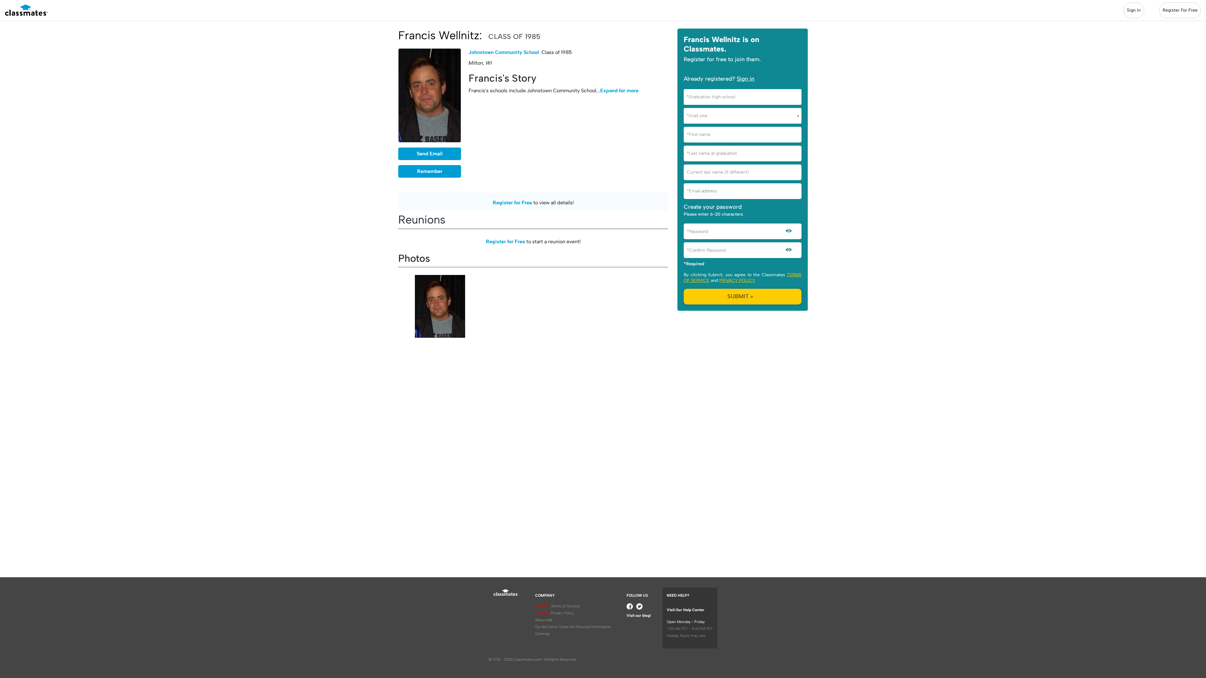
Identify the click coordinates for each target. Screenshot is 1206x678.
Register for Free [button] (512, 203)
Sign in (745, 78)
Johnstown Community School (504, 52)
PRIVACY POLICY (737, 280)
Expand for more (619, 91)
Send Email (430, 154)
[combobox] (742, 97)
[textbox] (742, 97)
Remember (430, 171)
